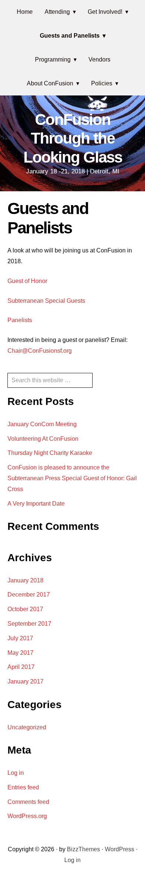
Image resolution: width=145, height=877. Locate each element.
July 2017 (20, 638)
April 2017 (21, 667)
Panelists (19, 320)
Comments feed (28, 802)
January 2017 (25, 681)
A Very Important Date (36, 503)
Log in (15, 773)
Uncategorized (26, 727)
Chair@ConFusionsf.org (39, 351)
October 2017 (25, 609)
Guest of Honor (27, 281)
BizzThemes (83, 849)
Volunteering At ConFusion (42, 439)
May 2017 (20, 653)
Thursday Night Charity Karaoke (49, 453)
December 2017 (28, 594)
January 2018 (25, 580)
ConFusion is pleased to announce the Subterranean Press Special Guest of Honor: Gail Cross (72, 478)
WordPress (119, 849)
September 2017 (29, 623)
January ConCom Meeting (42, 424)
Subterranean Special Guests (46, 301)
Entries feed (23, 787)
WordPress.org (27, 816)
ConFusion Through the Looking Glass (72, 138)
